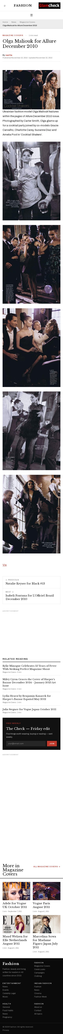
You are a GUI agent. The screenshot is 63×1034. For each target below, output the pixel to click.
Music (5, 997)
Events (6, 990)
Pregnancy (7, 1017)
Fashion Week (40, 997)
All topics (38, 1014)
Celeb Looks (39, 969)
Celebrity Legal (9, 993)
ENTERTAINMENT (12, 983)
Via (5, 565)
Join (51, 744)
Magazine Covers (27, 22)
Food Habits (8, 1010)
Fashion (23, 5)
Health (7, 1004)
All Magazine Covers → (46, 867)
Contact (37, 1010)
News (13, 22)
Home (5, 22)
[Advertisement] (31, 633)
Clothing (38, 976)
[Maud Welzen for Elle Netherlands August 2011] (16, 924)
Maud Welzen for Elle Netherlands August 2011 (15, 940)
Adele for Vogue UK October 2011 (15, 905)
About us (38, 1007)
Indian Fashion (43, 983)
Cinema (37, 993)
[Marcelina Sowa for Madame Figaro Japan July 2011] (46, 924)
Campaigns (39, 973)
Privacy (6, 1030)
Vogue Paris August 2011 (41, 905)
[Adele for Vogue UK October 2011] (16, 891)
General (6, 1007)
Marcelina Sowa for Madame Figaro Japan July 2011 (45, 942)
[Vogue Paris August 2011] (46, 891)
